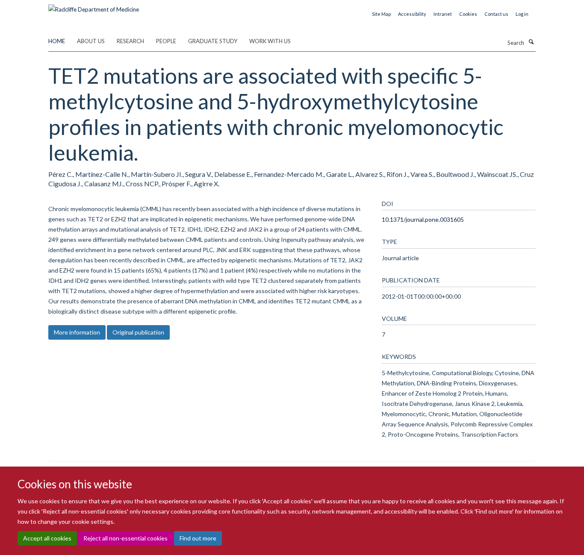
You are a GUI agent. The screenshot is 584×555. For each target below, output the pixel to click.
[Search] (531, 42)
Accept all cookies (47, 538)
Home (56, 41)
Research (130, 41)
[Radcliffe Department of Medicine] (93, 6)
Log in (522, 14)
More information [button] (77, 332)
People (166, 41)
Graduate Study (212, 41)
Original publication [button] (138, 332)
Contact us (496, 14)
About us (91, 41)
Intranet (443, 14)
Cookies (468, 14)
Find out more (198, 538)
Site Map (381, 14)
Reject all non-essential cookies (125, 538)
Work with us (270, 41)
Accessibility (412, 14)
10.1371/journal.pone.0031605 (423, 219)
